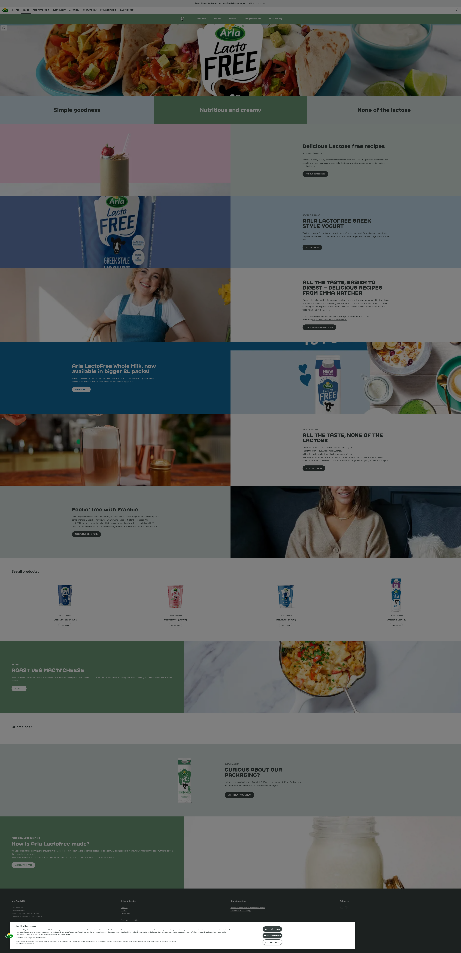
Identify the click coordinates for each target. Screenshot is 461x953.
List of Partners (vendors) (25, 944)
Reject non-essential (272, 936)
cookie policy (65, 934)
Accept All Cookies (272, 929)
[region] (182, 935)
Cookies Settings (272, 942)
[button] (9, 936)
